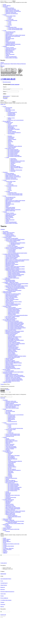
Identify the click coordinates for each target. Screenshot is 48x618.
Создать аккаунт (14, 84)
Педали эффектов (6, 450)
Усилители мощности (12, 515)
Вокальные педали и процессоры (17, 160)
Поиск (14, 1)
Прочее (9, 118)
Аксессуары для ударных (11, 446)
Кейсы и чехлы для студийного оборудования (15, 510)
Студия (4, 547)
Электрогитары (9, 107)
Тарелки (7, 438)
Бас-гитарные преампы (13, 152)
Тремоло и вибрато (12, 139)
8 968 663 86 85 (3, 573)
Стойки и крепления (10, 444)
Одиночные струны (10, 436)
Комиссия (19, 63)
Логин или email (7, 89)
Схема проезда (3, 562)
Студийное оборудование (8, 499)
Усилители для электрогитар (12, 402)
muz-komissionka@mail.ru (5, 578)
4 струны (10, 430)
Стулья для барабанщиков (11, 447)
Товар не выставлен (7, 518)
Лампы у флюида (6, 527)
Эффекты (10, 517)
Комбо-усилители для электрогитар (13, 404)
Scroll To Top (3, 614)
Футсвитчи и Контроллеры (16, 169)
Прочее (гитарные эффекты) (16, 167)
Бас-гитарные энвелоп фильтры (15, 156)
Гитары (4, 409)
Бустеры (10, 123)
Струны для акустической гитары (13, 435)
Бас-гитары (8, 108)
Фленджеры (10, 141)
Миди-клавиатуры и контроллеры (13, 507)
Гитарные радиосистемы (11, 497)
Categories (2, 229)
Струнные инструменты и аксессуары (11, 529)
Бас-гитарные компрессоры (14, 150)
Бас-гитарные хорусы (12, 154)
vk (1, 64)
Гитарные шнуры (11, 114)
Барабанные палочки (10, 439)
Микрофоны (8, 501)
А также (7, 157)
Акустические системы (10, 506)
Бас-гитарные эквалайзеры (13, 155)
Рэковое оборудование (10, 514)
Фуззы (9, 142)
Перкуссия (8, 443)
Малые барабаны (9, 441)
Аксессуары (8, 111)
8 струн (9, 426)
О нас (1, 63)
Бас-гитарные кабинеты (11, 406)
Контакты (24, 63)
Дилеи (9, 124)
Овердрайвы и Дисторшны (14, 129)
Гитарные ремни (11, 113)
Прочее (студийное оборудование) (13, 508)
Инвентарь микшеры (12, 522)
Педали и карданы (9, 445)
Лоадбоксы (12, 163)
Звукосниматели (11, 115)
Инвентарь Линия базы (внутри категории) (15, 521)
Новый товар (6, 524)
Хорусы (9, 143)
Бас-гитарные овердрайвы (13, 151)
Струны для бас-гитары (11, 429)
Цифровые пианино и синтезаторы (13, 512)
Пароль (5, 91)
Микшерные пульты (10, 505)
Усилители (5, 400)
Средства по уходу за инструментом (15, 120)
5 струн (9, 431)
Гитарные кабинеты (10, 403)
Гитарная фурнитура (12, 112)
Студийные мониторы (10, 509)
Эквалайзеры (11, 145)
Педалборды (13, 165)
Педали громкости (12, 131)
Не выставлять (9, 526)
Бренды (2, 606)
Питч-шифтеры (11, 133)
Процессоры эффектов (15, 166)
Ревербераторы (11, 137)
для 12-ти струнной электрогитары (15, 428)
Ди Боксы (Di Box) (10, 504)
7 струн (9, 427)
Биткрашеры (13, 158)
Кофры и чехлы (11, 117)
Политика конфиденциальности (7, 591)
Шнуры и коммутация (10, 513)
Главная (2, 384)
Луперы (12, 164)
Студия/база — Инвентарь (8, 520)
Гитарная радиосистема (15, 162)
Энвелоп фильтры (12, 147)
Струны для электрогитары (11, 423)
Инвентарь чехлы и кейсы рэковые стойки (15, 523)
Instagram (2, 65)
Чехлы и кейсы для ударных (12, 440)
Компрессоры (11, 126)
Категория (2, 397)
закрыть (2, 62)
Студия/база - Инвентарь (8, 548)
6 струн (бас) (10, 432)
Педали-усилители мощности (14, 132)
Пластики (8, 449)
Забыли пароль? (6, 96)
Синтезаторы (11, 138)
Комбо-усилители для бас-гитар (12, 405)
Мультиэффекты (11, 128)
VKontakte (5, 98)
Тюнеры (12, 168)
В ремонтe (8, 525)
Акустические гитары (10, 109)
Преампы (10, 135)
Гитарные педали (9, 122)
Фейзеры (10, 140)
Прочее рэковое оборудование (14, 516)
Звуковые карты (9, 500)
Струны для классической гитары (13, 433)
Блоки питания (13, 159)
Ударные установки (10, 448)
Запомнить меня (14, 96)
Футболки (8, 531)
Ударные (5, 437)
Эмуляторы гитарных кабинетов (15, 146)
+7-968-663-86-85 (7, 79)
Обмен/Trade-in (13, 63)
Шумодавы (12, 171)
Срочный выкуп (6, 63)
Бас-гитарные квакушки (13, 149)
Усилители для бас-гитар (11, 401)
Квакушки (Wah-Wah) (12, 125)
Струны (4, 422)
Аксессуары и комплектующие (12, 407)
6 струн (9, 424)
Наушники (8, 503)
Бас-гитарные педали (10, 148)
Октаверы (10, 130)
